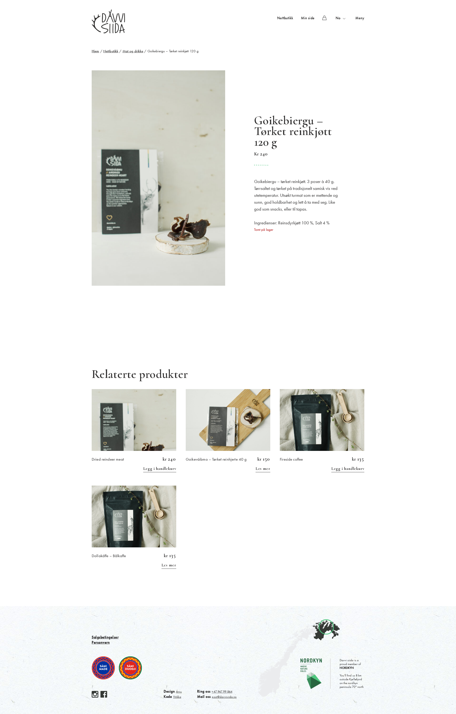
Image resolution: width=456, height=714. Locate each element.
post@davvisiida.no (224, 697)
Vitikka (177, 697)
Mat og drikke (133, 51)
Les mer (263, 468)
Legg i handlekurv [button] (159, 468)
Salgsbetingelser (105, 637)
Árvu (179, 692)
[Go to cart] (324, 17)
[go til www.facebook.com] (103, 694)
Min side (307, 17)
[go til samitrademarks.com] (103, 668)
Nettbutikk (285, 17)
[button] (341, 18)
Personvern (101, 642)
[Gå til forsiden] (108, 21)
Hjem (95, 51)
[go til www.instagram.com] (95, 694)
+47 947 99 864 (222, 692)
